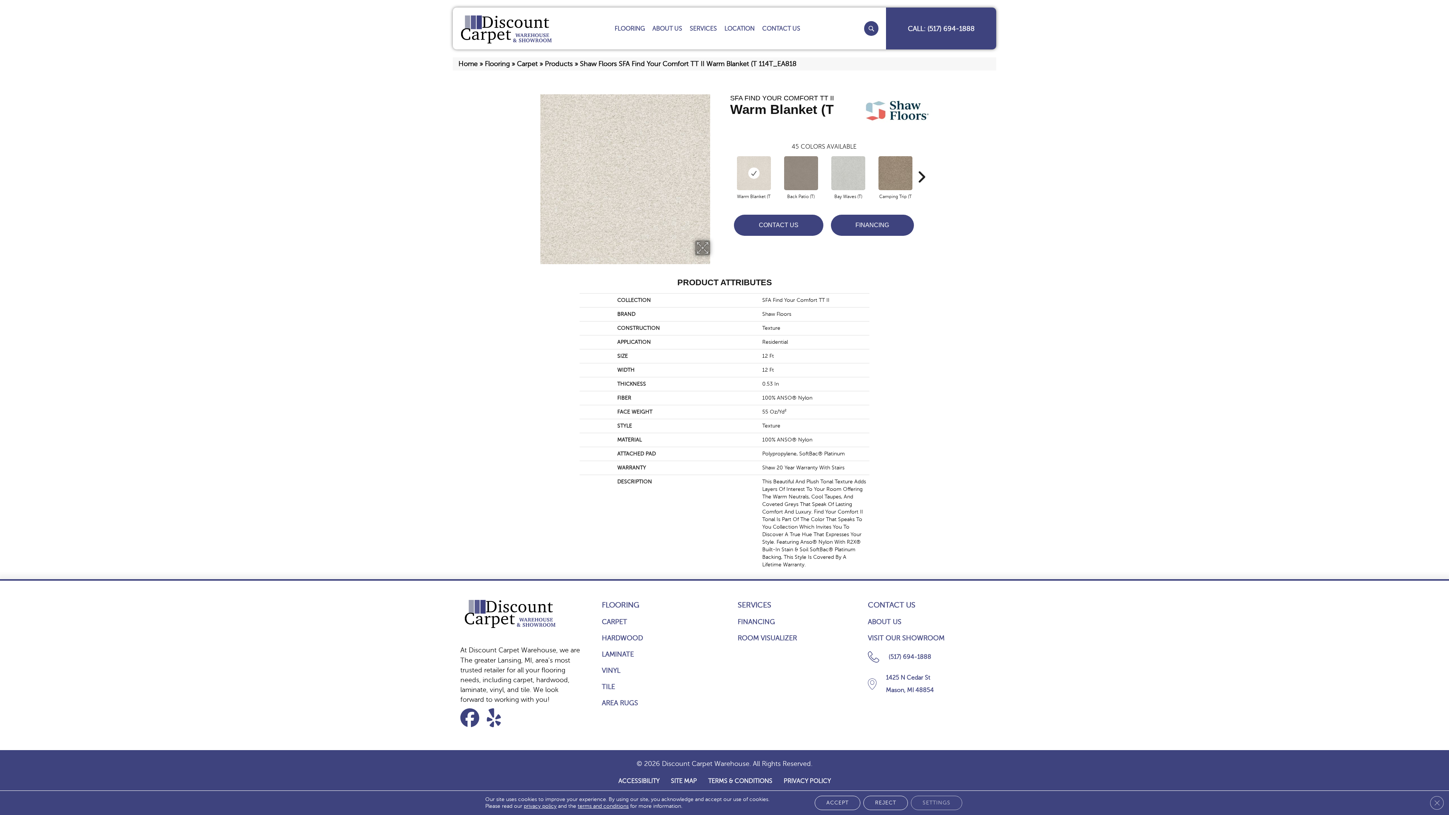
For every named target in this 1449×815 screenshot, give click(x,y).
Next (921, 165)
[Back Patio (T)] (801, 173)
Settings (937, 803)
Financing (872, 225)
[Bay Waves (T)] (848, 173)
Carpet (527, 64)
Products (559, 64)
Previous (726, 165)
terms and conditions (603, 806)
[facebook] (472, 717)
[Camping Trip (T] (895, 173)
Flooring (497, 64)
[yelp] (499, 717)
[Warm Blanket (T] (754, 173)
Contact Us (778, 225)
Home (468, 64)
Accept (837, 803)
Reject (885, 803)
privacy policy (540, 806)
